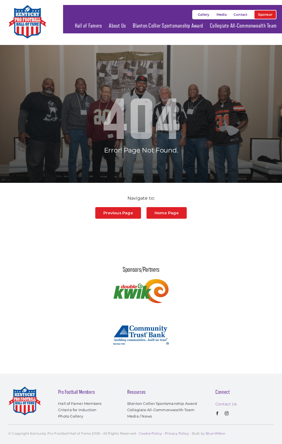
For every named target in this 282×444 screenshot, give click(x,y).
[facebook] (217, 413)
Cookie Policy (150, 433)
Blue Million (215, 433)
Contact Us (226, 404)
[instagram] (227, 413)
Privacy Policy (177, 433)
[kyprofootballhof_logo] (27, 6)
